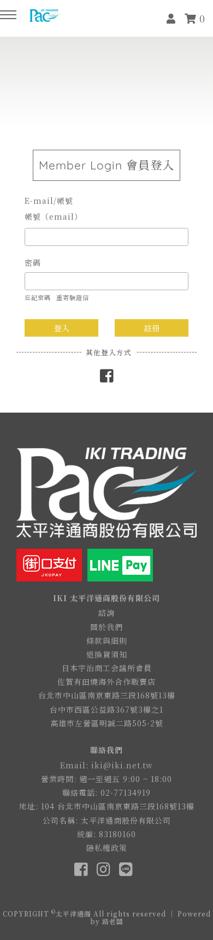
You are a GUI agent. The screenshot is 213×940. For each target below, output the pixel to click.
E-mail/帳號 (49, 200)
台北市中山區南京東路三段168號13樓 (106, 695)
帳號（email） (53, 216)
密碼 (33, 262)
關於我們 (106, 626)
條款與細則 (106, 640)
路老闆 (112, 921)
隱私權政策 (106, 847)
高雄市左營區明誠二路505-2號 (106, 723)
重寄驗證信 (72, 297)
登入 (61, 327)
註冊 (151, 327)
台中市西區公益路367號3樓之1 (106, 709)
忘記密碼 (38, 297)
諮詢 (106, 612)
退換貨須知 (106, 654)
